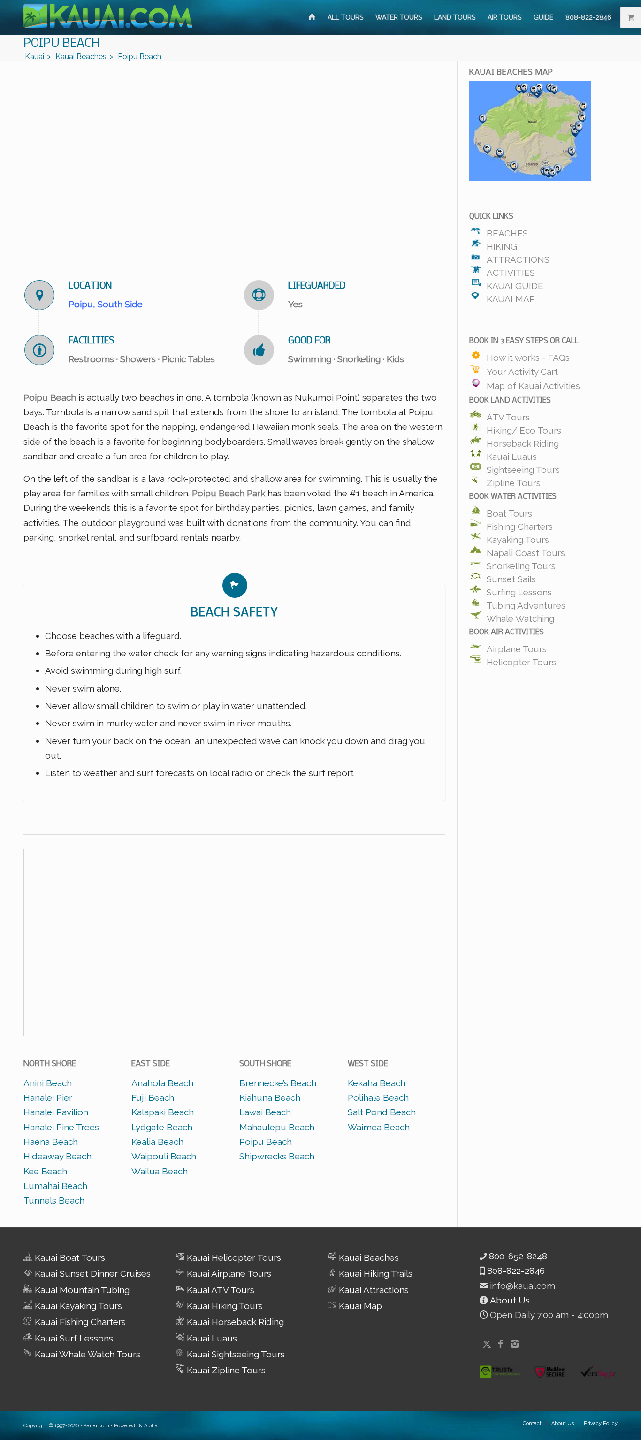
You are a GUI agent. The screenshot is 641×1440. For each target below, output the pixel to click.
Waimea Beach (379, 1127)
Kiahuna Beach (269, 1097)
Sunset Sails (511, 576)
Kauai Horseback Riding (234, 1322)
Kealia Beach (157, 1141)
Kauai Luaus (512, 454)
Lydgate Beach (161, 1127)
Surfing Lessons (519, 590)
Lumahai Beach (55, 1186)
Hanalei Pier (47, 1097)
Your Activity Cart (522, 369)
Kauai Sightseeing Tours (234, 1354)
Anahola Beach (162, 1083)
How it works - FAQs (528, 355)
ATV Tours (508, 415)
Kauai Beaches (367, 1257)
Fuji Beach (152, 1097)
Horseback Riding (523, 441)
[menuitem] (311, 17)
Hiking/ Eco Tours (524, 428)
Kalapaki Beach (162, 1112)
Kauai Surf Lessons (72, 1338)
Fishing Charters (520, 524)
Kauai (90, 1426)
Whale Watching (520, 616)
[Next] (424, 162)
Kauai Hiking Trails (374, 1273)
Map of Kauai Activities (533, 384)
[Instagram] (515, 1344)
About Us (509, 1300)
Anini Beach (47, 1083)
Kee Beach (45, 1171)
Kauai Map (511, 296)
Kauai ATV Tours (219, 1290)
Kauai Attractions (372, 1290)
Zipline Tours (514, 480)
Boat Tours (509, 511)
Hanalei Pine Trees (61, 1127)
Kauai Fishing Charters (79, 1322)
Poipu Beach (265, 1141)
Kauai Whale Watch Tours (86, 1354)
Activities (511, 270)
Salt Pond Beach (382, 1112)
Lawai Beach (265, 1112)
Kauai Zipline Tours (225, 1370)
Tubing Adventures (526, 603)
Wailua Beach (159, 1171)
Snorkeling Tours (521, 563)
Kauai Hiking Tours (223, 1306)
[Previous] (45, 162)
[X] (487, 1344)
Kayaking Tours (518, 537)
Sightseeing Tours (523, 467)
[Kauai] (311, 17)
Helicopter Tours (521, 660)
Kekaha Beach (376, 1083)
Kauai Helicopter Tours (232, 1257)
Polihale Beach (378, 1097)
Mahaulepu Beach (276, 1127)
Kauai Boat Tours (68, 1257)
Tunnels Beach (53, 1200)
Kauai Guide (515, 283)
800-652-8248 (517, 1256)
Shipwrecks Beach (276, 1156)
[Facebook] (501, 1344)
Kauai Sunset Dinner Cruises (91, 1273)
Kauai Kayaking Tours (77, 1306)
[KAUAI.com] (107, 17)
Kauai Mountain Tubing (81, 1290)
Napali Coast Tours (526, 550)
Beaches (507, 231)
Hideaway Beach (57, 1156)
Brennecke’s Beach (277, 1083)
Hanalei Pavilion (55, 1112)
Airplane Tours (517, 646)
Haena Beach (50, 1141)
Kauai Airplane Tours (227, 1273)
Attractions (518, 257)
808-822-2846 (515, 1270)
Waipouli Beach (163, 1156)
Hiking (502, 244)
